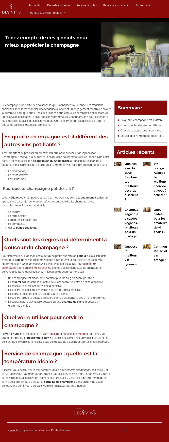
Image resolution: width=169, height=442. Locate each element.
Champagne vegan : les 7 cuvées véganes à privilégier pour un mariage (133, 223)
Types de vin (143, 5)
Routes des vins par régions (45, 12)
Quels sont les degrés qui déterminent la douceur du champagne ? (142, 125)
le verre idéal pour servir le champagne (64, 333)
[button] (124, 429)
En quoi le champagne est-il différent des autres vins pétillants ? (142, 120)
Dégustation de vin (58, 5)
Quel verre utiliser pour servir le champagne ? (142, 130)
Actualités (35, 5)
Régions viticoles (86, 5)
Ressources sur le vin (116, 5)
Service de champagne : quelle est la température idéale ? (142, 135)
